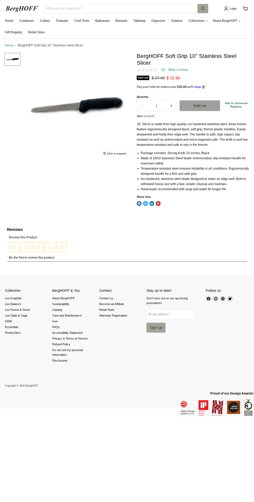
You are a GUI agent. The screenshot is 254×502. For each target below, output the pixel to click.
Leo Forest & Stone (17, 309)
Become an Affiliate (111, 304)
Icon (55, 321)
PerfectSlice (13, 332)
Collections (197, 20)
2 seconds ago (236, 105)
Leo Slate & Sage (16, 315)
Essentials (11, 327)
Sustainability (60, 304)
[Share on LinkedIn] (151, 203)
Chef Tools (81, 20)
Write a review (178, 69)
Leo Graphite (13, 298)
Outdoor (177, 20)
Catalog (57, 309)
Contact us (106, 298)
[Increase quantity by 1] (171, 105)
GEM (8, 321)
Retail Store (36, 32)
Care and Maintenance (67, 315)
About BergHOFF (225, 20)
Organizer (158, 20)
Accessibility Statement (67, 332)
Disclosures (60, 360)
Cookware (26, 20)
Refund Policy (61, 344)
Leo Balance (13, 304)
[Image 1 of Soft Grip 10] (12, 59)
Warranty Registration (113, 315)
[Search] (202, 8)
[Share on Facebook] (139, 203)
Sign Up (156, 328)
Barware (121, 20)
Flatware (62, 20)
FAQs (56, 327)
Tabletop (139, 20)
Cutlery (45, 20)
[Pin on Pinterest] (158, 203)
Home (9, 20)
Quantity (142, 96)
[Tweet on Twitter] (145, 203)
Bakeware (102, 20)
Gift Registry (13, 32)
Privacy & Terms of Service (70, 338)
